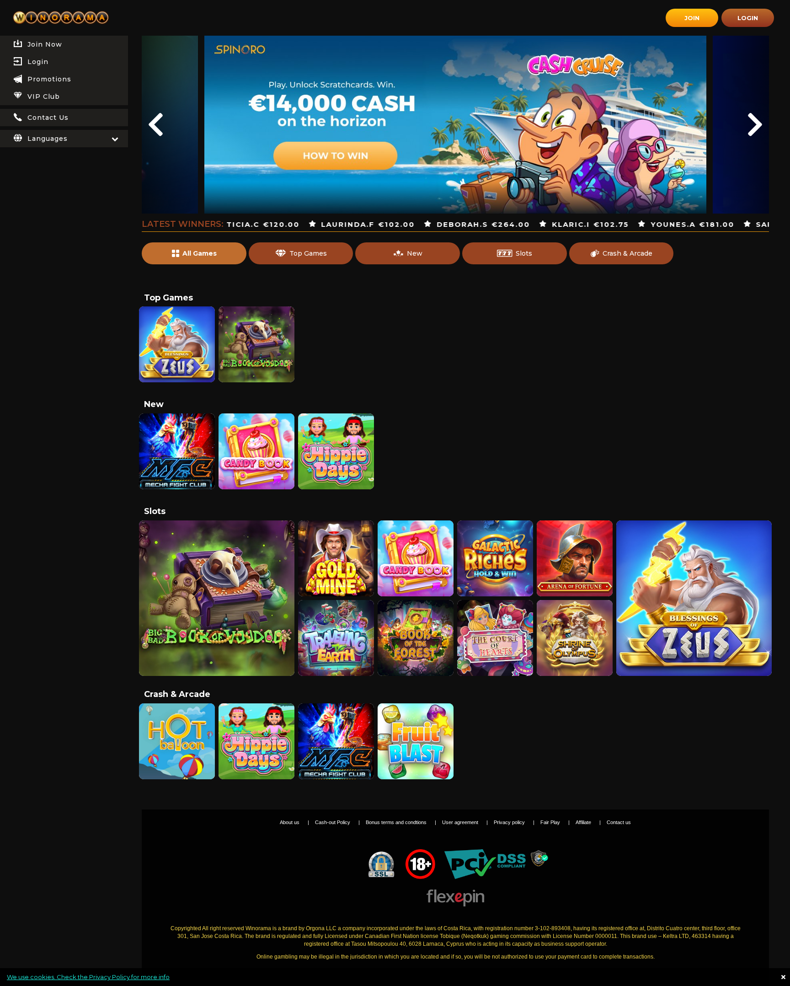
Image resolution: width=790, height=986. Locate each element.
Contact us (619, 822)
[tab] (64, 61)
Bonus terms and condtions (397, 822)
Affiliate (584, 822)
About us (290, 822)
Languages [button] (47, 138)
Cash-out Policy (333, 822)
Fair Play (550, 822)
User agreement (461, 822)
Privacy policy (510, 822)
